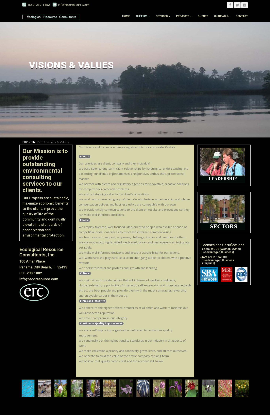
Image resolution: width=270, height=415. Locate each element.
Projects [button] (183, 16)
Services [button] (162, 16)
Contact (242, 16)
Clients (203, 16)
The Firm (37, 142)
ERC (25, 142)
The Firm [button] (142, 16)
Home (126, 16)
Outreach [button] (221, 16)
